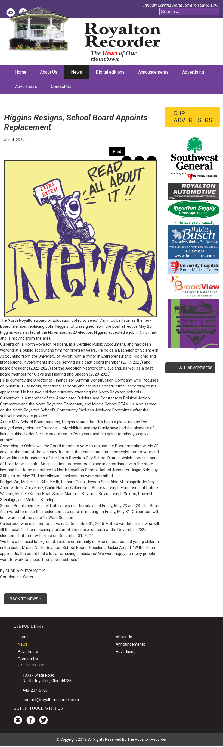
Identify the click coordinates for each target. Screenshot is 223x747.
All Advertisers (196, 367)
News (23, 644)
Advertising (125, 651)
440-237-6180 (35, 690)
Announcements (130, 644)
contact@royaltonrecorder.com (51, 699)
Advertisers (28, 651)
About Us (124, 637)
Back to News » (25, 598)
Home (23, 637)
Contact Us (28, 659)
